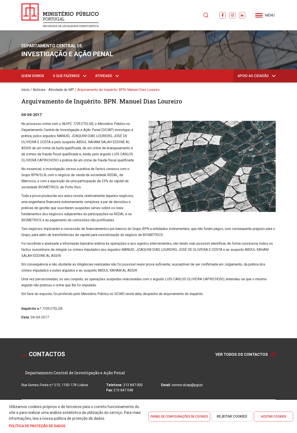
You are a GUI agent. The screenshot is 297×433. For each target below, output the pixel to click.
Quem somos (32, 76)
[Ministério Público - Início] (60, 15)
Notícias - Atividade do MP (53, 90)
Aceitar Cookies (273, 416)
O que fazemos (66, 76)
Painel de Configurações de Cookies (179, 416)
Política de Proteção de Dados (37, 426)
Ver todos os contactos (241, 354)
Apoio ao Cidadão (253, 76)
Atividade (103, 76)
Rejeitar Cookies (232, 416)
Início (25, 90)
